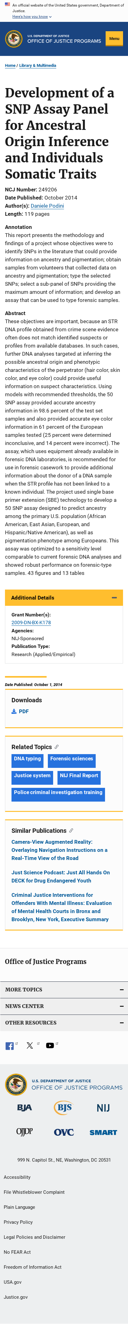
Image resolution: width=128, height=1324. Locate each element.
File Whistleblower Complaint (34, 1192)
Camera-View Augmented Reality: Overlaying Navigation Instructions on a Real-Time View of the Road (59, 850)
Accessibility (17, 1177)
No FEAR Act (17, 1252)
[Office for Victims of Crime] (64, 1136)
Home (10, 65)
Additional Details (32, 598)
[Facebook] (12, 1048)
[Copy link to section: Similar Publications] (69, 830)
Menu (114, 38)
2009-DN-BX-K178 (31, 622)
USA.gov (12, 1282)
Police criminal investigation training (58, 792)
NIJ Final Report (79, 775)
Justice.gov (16, 1297)
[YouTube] (52, 1048)
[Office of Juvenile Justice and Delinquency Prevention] (24, 1137)
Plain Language (19, 1207)
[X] (32, 1048)
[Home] (64, 39)
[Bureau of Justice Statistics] (64, 1116)
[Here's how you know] (64, 11)
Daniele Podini (47, 206)
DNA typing (27, 758)
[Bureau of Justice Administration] (24, 1112)
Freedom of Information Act (33, 1267)
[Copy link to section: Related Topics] (55, 746)
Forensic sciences (71, 758)
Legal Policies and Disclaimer (34, 1237)
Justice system (32, 775)
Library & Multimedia (37, 65)
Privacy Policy (18, 1222)
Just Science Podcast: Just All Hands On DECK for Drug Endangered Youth (60, 876)
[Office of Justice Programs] (14, 39)
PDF (24, 711)
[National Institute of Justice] (103, 1113)
